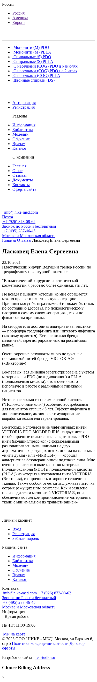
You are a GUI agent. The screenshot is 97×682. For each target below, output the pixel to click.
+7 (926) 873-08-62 (29, 223)
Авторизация (24, 102)
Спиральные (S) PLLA (32, 61)
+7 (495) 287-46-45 (28, 233)
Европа (18, 22)
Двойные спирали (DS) (33, 80)
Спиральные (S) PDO (31, 57)
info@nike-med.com (20, 214)
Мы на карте (13, 634)
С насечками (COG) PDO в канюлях (45, 66)
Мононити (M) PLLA (31, 52)
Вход (16, 529)
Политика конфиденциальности (40, 643)
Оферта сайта (24, 189)
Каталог (19, 148)
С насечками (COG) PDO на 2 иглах (44, 71)
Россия (18, 13)
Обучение (21, 139)
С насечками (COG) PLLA (36, 75)
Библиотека (22, 129)
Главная (19, 166)
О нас (17, 170)
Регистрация (23, 107)
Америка (20, 18)
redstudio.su (45, 657)
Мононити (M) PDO (30, 47)
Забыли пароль (25, 538)
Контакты (21, 184)
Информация (23, 125)
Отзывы (19, 175)
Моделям (20, 134)
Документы (22, 180)
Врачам (18, 143)
